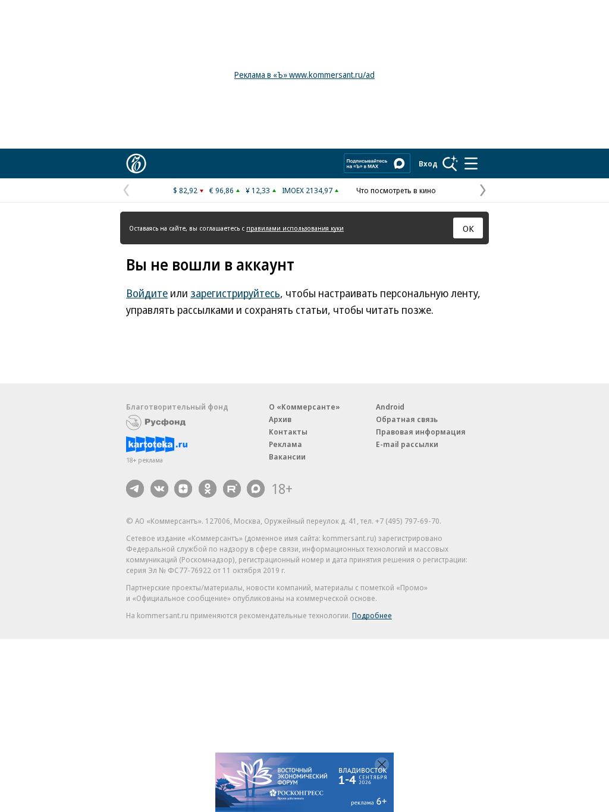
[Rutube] (232, 489)
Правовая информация (421, 431)
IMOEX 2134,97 (307, 190)
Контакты (288, 431)
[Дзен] (183, 489)
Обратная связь (407, 419)
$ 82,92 (185, 190)
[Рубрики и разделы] (471, 163)
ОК (468, 228)
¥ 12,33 (258, 190)
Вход (428, 163)
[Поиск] (450, 163)
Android (390, 406)
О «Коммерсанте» (304, 406)
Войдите (147, 293)
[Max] (256, 489)
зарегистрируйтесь (235, 293)
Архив (280, 419)
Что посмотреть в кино (396, 190)
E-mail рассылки (407, 444)
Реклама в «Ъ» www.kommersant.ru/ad (304, 74)
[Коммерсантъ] (136, 163)
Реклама (285, 444)
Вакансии (287, 456)
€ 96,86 (221, 190)
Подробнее (372, 615)
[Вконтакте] (159, 489)
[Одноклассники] (207, 489)
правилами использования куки (295, 228)
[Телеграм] (135, 489)
